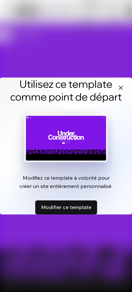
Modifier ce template (66, 207)
